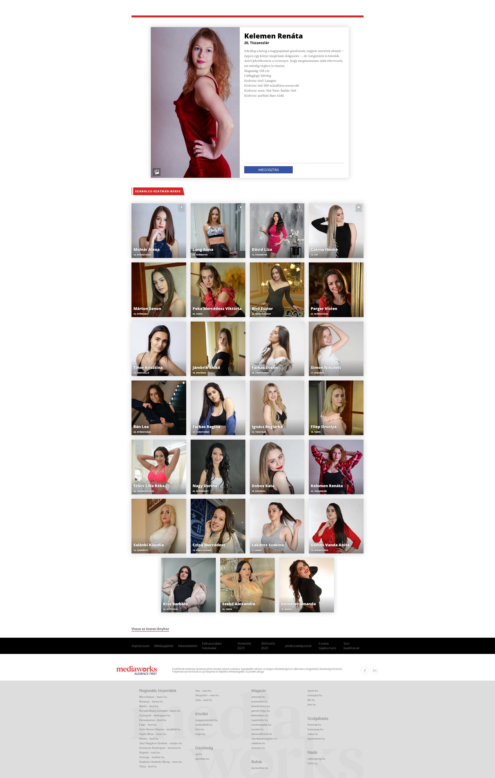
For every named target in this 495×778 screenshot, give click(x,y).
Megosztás (268, 170)
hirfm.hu (312, 763)
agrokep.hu (202, 758)
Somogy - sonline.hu (151, 757)
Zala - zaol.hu (203, 699)
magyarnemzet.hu (206, 720)
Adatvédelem (187, 646)
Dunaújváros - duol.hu (152, 720)
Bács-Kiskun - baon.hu (153, 696)
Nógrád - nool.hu (149, 752)
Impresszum (140, 646)
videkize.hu (258, 743)
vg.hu (198, 754)
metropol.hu (314, 695)
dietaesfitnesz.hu (261, 733)
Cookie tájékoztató (327, 645)
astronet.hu (258, 696)
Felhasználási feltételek (212, 645)
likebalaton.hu (259, 715)
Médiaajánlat (163, 646)
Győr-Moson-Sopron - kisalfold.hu (160, 729)
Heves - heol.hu (149, 738)
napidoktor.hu (259, 720)
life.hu (311, 699)
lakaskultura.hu (260, 706)
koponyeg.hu (315, 729)
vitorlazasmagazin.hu (264, 738)
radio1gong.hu (316, 758)
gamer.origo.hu (260, 710)
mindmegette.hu (261, 724)
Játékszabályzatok (298, 646)
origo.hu (200, 733)
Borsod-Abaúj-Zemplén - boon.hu (159, 710)
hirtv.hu (199, 729)
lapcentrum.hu (316, 738)
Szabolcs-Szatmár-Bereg (158, 191)
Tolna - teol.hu (148, 766)
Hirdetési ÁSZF (244, 645)
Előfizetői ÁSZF (268, 645)
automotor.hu (259, 701)
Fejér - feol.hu (147, 724)
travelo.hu (257, 729)
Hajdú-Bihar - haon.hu (152, 733)
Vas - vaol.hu (203, 690)
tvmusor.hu (258, 747)
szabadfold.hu (204, 724)
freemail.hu (314, 724)
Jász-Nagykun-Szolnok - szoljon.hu (160, 743)
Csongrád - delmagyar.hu (154, 715)
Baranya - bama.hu (151, 701)
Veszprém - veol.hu (207, 695)
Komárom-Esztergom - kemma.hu (160, 747)
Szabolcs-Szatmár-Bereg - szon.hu (160, 761)
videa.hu (312, 733)
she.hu (311, 704)
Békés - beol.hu (148, 706)
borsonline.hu (259, 767)
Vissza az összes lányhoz (150, 629)
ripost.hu (312, 690)
